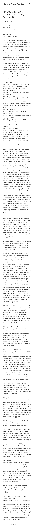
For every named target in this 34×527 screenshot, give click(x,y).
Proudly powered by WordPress (10, 525)
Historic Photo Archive (13, 4)
